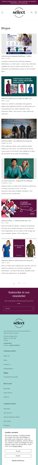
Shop (5, 360)
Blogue (6, 372)
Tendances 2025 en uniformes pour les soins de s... (17, 260)
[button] (2, 12)
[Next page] (24, 283)
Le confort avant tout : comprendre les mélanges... (17, 180)
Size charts (7, 421)
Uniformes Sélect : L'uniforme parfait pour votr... (16, 220)
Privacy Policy (17, 446)
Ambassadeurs (8, 368)
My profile (7, 388)
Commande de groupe (11, 377)
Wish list (6, 397)
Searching (7, 408)
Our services (8, 413)
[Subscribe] (32, 308)
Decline (18, 456)
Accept (18, 451)
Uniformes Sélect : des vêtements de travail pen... (17, 141)
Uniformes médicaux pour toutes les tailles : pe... (17, 98)
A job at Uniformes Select (12, 417)
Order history (8, 392)
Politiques (7, 425)
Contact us (7, 364)
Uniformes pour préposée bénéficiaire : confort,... (17, 56)
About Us (7, 356)
